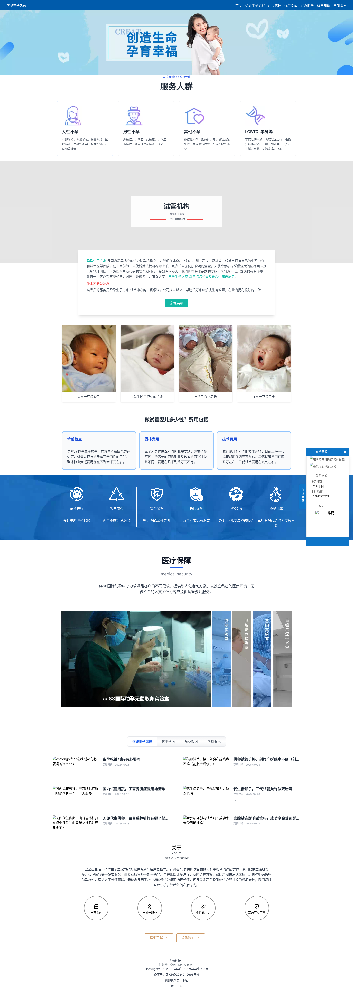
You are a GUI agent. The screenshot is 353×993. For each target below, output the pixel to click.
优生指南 (290, 5)
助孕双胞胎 (185, 964)
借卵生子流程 (255, 5)
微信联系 (330, 466)
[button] (8, 43)
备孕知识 (323, 5)
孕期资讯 (339, 5)
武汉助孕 (307, 5)
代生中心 (176, 986)
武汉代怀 (274, 5)
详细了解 (157, 938)
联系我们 (189, 938)
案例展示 (176, 303)
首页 (238, 5)
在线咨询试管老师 (336, 459)
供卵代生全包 (167, 964)
